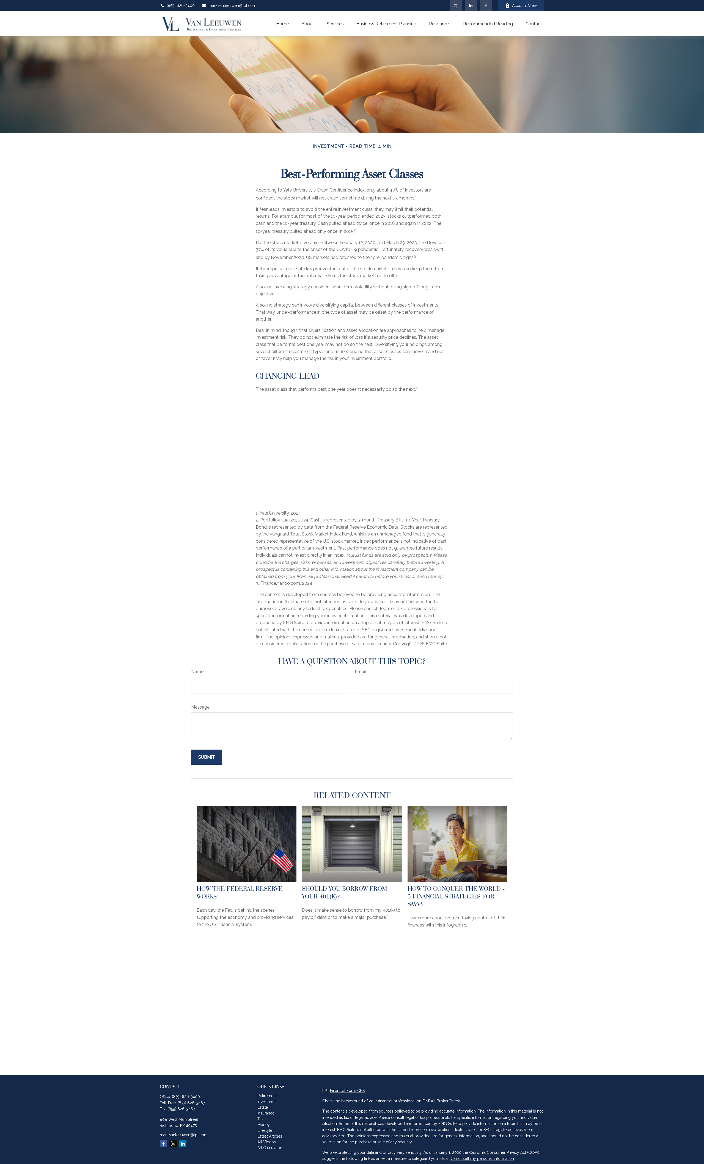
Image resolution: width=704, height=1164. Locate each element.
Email (360, 671)
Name (197, 671)
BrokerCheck (448, 1101)
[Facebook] (486, 5)
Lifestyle (264, 1130)
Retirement (267, 1096)
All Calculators (270, 1148)
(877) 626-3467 (191, 1103)
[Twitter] (456, 5)
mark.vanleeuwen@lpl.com (232, 5)
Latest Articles (269, 1136)
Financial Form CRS (347, 1090)
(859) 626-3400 (181, 5)
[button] (282, 24)
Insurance (265, 1113)
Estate (262, 1107)
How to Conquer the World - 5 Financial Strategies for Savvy (456, 896)
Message (200, 707)
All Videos (266, 1142)
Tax (260, 1119)
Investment (267, 1101)
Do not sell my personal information (482, 1158)
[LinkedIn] (471, 5)
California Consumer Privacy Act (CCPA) (504, 1152)
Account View (524, 5)
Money (263, 1124)
